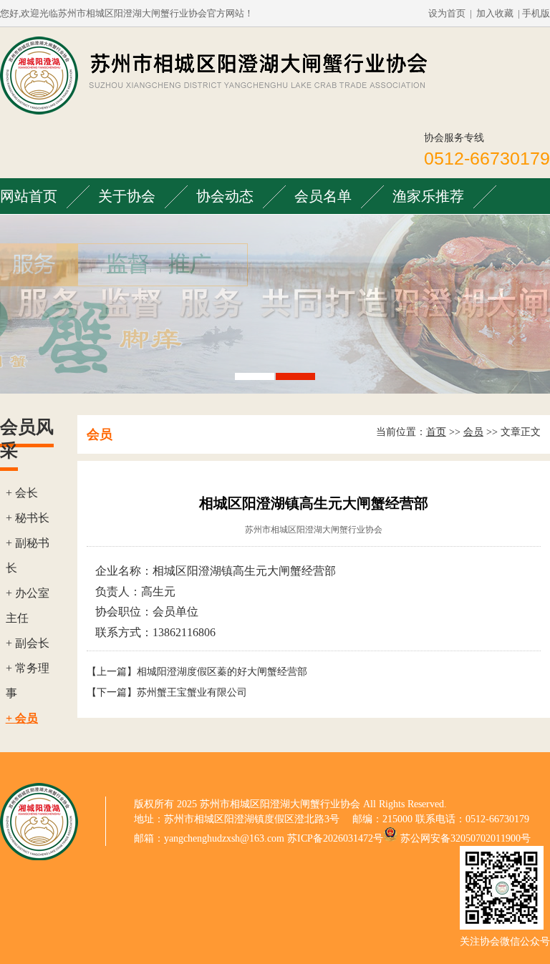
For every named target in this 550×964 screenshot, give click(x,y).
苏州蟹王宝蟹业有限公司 (192, 692)
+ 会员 (22, 718)
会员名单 (323, 196)
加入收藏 (494, 13)
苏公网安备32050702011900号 (465, 838)
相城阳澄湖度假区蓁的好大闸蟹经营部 (222, 671)
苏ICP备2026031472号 (335, 838)
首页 (436, 432)
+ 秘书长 (27, 518)
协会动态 (225, 196)
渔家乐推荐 (428, 196)
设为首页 (446, 13)
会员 (473, 432)
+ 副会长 (27, 643)
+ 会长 (22, 493)
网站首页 (28, 196)
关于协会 (126, 196)
